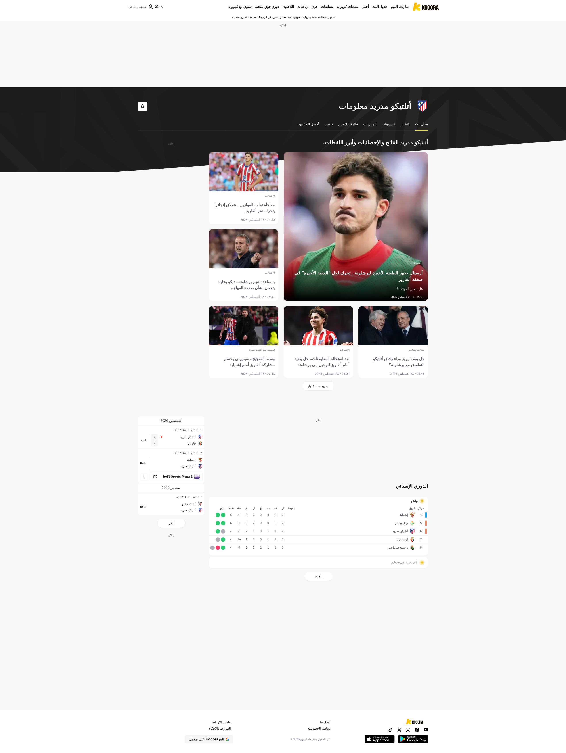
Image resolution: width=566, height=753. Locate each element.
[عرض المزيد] (144, 477)
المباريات (370, 124)
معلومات (421, 124)
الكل (171, 523)
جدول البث (379, 6)
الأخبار (405, 124)
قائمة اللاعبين (348, 124)
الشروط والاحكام (219, 728)
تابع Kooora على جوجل (206, 739)
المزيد (318, 576)
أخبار (365, 6)
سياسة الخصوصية (319, 728)
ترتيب (328, 124)
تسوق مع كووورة (240, 6)
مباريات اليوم (400, 6)
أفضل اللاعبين (308, 124)
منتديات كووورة (348, 6)
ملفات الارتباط (221, 722)
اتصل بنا (325, 722)
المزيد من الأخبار (318, 386)
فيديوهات (388, 124)
